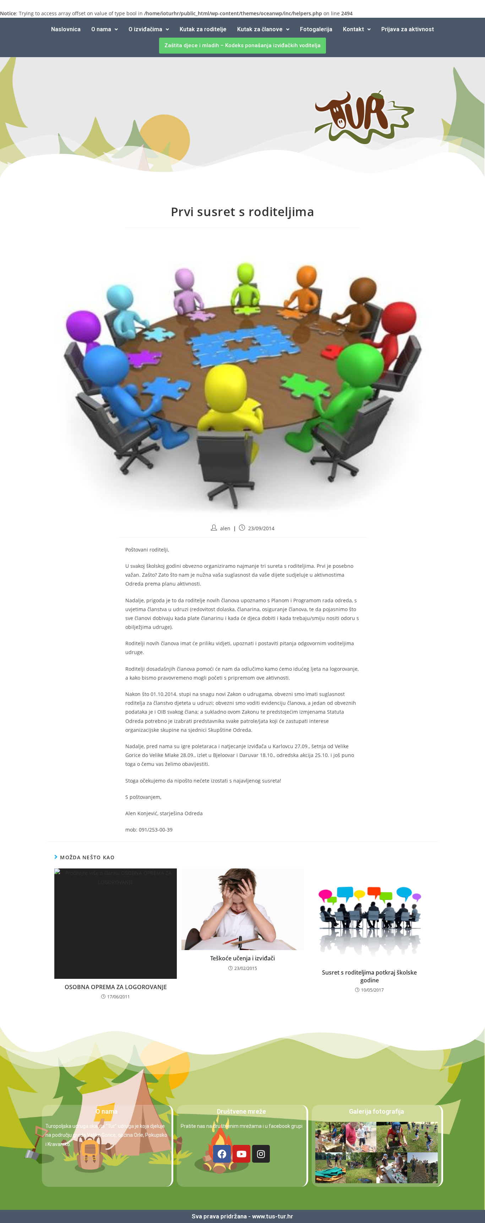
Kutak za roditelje (203, 29)
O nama (101, 29)
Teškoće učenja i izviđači (242, 958)
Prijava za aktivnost (407, 29)
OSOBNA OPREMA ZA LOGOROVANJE (116, 987)
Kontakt (353, 29)
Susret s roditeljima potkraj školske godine (369, 976)
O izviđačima (145, 29)
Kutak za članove (260, 29)
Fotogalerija (316, 29)
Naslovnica (66, 29)
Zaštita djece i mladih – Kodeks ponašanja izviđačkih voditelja (242, 45)
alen (225, 528)
